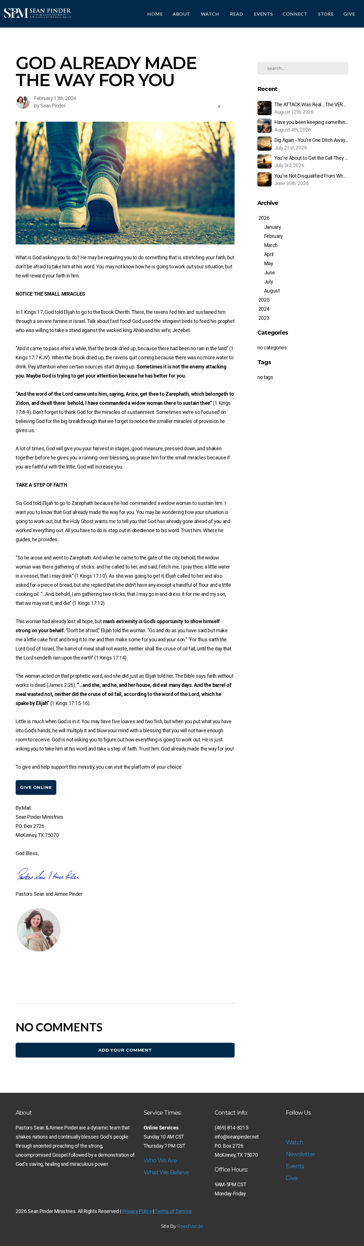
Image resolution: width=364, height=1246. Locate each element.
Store (326, 13)
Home (155, 13)
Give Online (36, 787)
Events (263, 13)
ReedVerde (190, 1226)
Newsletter (300, 1154)
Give (350, 13)
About (182, 13)
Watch (210, 13)
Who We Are (160, 1160)
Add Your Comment (125, 1050)
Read (237, 13)
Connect (296, 13)
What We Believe (166, 1172)
